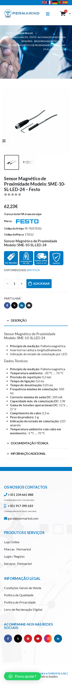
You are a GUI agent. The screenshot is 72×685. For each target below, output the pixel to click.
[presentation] (9, 122)
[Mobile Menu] (49, 13)
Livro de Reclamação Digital (23, 609)
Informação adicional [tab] (28, 453)
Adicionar (41, 283)
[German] (55, 2)
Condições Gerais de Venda (22, 588)
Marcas (17, 549)
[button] (22, 676)
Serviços (18, 563)
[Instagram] (48, 639)
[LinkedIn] (58, 639)
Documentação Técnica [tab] (29, 443)
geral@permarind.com (22, 518)
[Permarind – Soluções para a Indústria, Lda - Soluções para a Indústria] (22, 14)
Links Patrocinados (45, 676)
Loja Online (11, 542)
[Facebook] (8, 639)
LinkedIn (22, 305)
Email (29, 305)
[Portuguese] (60, 2)
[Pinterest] (28, 639)
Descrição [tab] (18, 320)
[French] (49, 2)
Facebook (7, 305)
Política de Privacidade (20, 602)
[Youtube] (38, 639)
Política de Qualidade (18, 595)
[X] (18, 639)
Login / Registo (14, 556)
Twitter (14, 305)
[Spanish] (65, 2)
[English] (44, 2)
